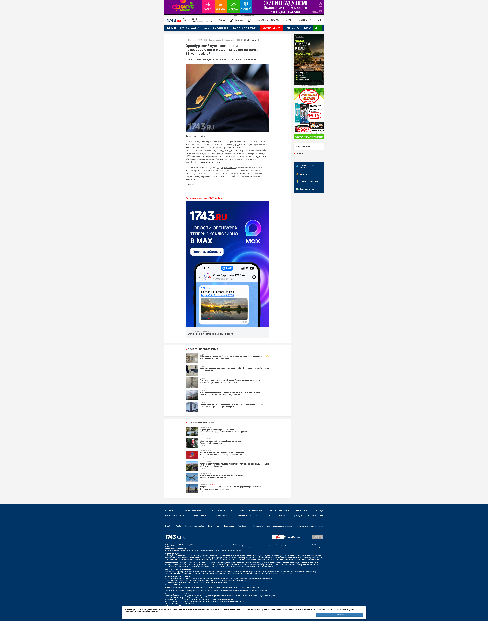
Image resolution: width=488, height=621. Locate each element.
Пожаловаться (223, 515)
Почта (282, 515)
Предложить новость (175, 515)
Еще (318, 28)
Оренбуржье (243, 526)
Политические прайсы (194, 526)
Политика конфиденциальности (309, 526)
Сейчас (224, 20)
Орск (210, 526)
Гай (218, 526)
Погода (307, 28)
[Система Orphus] (317, 537)
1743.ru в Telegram (190, 28)
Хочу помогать (201, 515)
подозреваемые (228, 167)
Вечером (241, 20)
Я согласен (340, 615)
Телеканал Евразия (271, 28)
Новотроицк (229, 526)
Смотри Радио (303, 146)
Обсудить (251, 40)
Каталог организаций (244, 28)
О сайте (168, 526)
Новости (171, 28)
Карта (268, 515)
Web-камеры (293, 28)
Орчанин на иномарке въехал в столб (211, 333)
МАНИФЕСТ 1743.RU (247, 515)
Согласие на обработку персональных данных (272, 526)
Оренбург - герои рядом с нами (308, 515)
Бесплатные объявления (216, 28)
